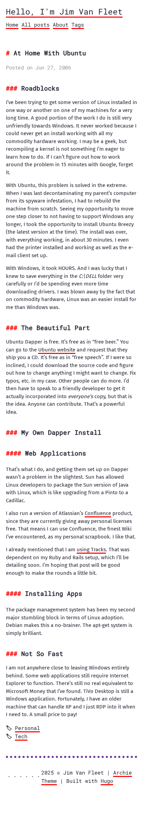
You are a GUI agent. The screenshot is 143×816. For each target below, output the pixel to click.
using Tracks (91, 549)
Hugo (107, 780)
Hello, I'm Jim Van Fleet (64, 11)
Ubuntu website (56, 350)
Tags (78, 24)
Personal (27, 727)
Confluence (98, 513)
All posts (36, 24)
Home (12, 24)
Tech (21, 736)
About (60, 24)
